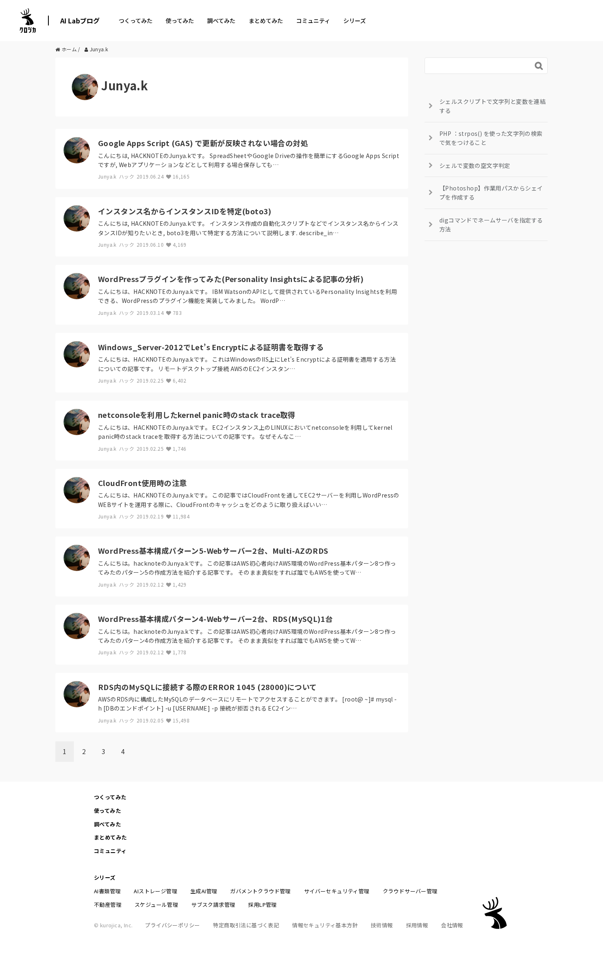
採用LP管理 (262, 904)
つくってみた (136, 20)
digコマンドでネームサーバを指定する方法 (491, 224)
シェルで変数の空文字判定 (474, 165)
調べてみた (221, 20)
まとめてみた (266, 20)
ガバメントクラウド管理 (260, 891)
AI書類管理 (107, 891)
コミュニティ (313, 20)
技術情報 (382, 925)
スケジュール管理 (156, 904)
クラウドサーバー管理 (410, 891)
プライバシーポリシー (172, 925)
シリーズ (354, 20)
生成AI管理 (203, 891)
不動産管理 (107, 904)
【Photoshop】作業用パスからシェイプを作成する (491, 192)
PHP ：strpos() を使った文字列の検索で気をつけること (491, 138)
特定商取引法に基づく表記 (246, 925)
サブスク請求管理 (213, 904)
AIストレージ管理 (155, 891)
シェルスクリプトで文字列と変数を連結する (492, 106)
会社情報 (452, 925)
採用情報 (417, 925)
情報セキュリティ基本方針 (325, 925)
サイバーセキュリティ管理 (337, 891)
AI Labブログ (80, 20)
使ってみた (180, 20)
